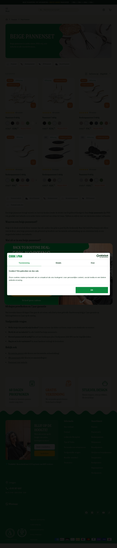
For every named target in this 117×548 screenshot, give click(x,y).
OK (91, 290)
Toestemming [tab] (24, 263)
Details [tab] (58, 263)
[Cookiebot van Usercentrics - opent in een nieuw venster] (98, 256)
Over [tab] (93, 263)
